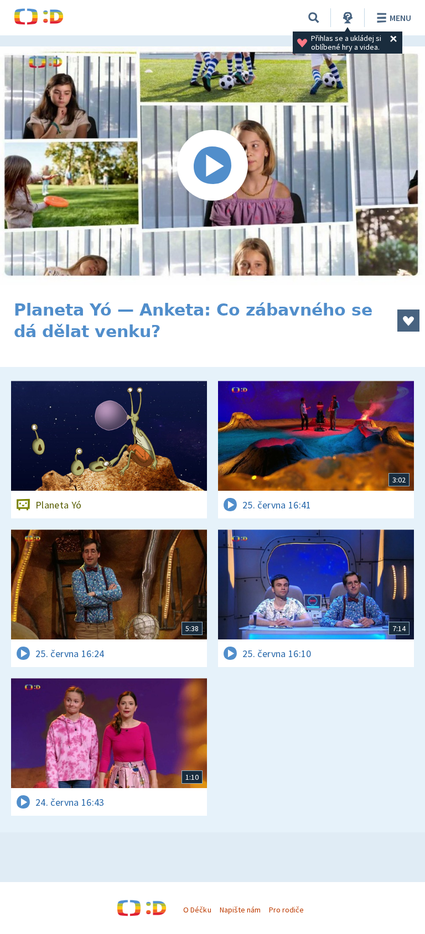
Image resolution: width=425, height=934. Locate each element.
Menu (400, 17)
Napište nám (240, 910)
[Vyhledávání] (313, 17)
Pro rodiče (286, 910)
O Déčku (197, 910)
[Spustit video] (212, 165)
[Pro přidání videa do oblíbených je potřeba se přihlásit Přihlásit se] (408, 320)
